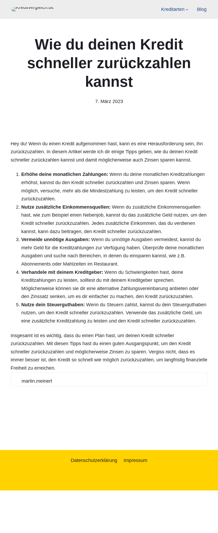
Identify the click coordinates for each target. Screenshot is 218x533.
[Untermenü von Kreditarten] (187, 9)
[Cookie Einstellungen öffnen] (40, 528)
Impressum (135, 460)
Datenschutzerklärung (94, 460)
